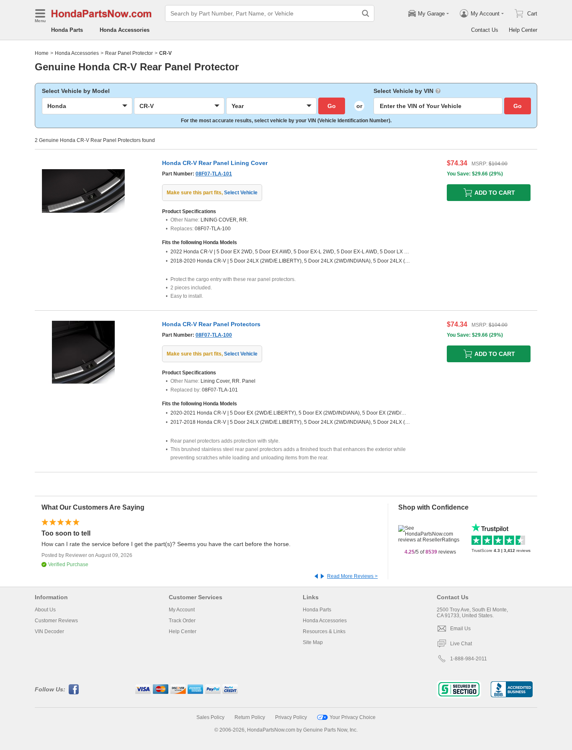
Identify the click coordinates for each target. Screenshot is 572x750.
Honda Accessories (124, 30)
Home (42, 53)
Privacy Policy (291, 717)
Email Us (460, 628)
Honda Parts (67, 30)
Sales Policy (210, 717)
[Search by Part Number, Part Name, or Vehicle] (366, 13)
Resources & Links (324, 631)
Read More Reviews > (352, 576)
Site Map (313, 642)
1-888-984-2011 (468, 659)
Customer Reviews (56, 621)
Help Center (523, 30)
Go (331, 106)
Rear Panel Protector (129, 53)
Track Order (182, 621)
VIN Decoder (49, 631)
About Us (45, 610)
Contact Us (484, 30)
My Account (182, 610)
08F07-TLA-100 (214, 335)
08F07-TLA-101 (214, 174)
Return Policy (249, 717)
